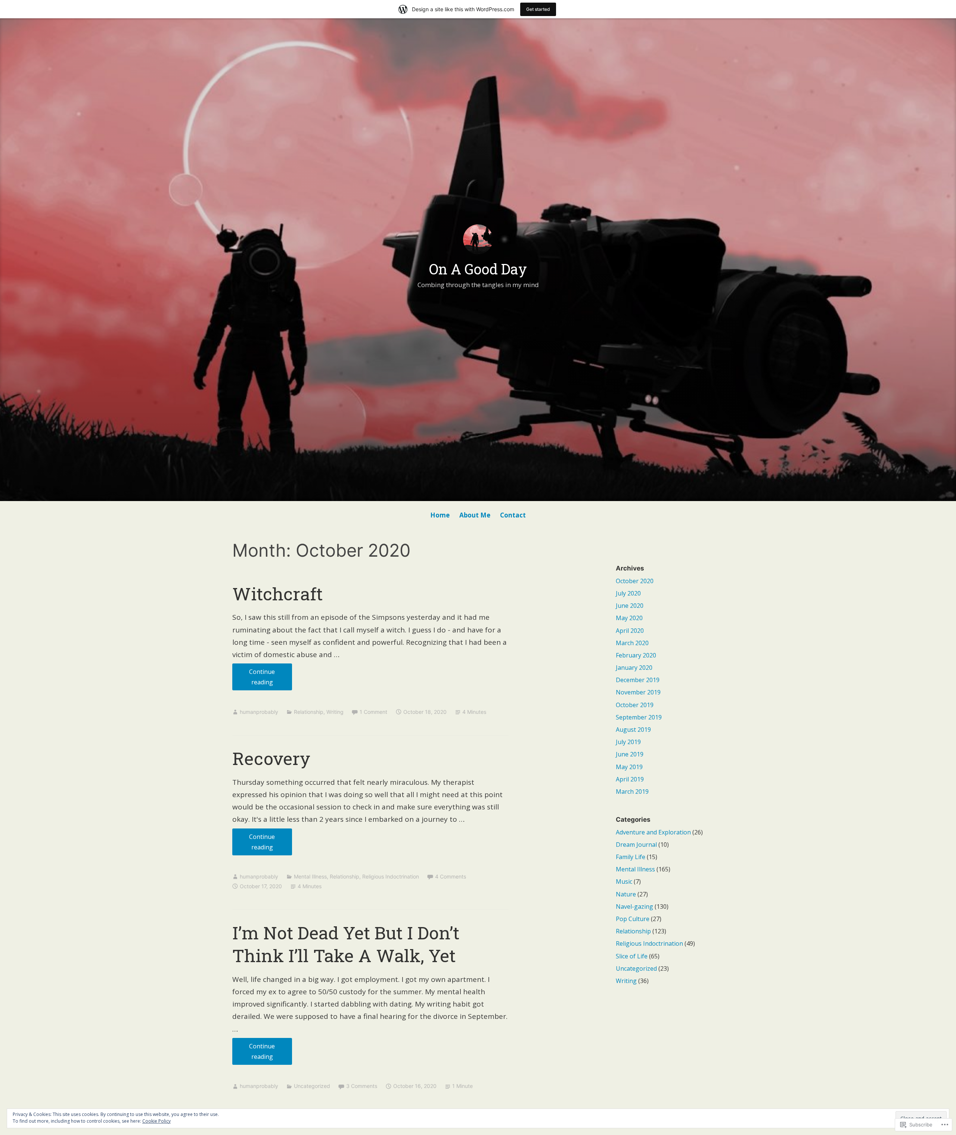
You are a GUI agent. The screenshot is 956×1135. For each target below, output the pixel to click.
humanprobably (259, 712)
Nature (626, 894)
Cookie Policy (156, 1121)
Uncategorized (312, 1086)
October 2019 (635, 705)
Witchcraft (277, 593)
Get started (538, 9)
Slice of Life (632, 956)
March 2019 (632, 791)
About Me (474, 515)
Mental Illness (310, 876)
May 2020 (629, 618)
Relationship (308, 712)
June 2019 (629, 754)
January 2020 (634, 667)
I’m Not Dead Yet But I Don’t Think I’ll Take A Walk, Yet (345, 944)
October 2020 (635, 581)
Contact (513, 515)
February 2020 (636, 655)
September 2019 (639, 717)
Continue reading (253, 677)
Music (624, 881)
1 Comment (373, 712)
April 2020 (630, 630)
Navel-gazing (634, 906)
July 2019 (628, 742)
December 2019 (637, 680)
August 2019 (633, 729)
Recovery (271, 758)
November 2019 (638, 692)
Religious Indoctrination (390, 876)
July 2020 (628, 593)
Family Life (630, 857)
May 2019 (629, 767)
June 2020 (629, 605)
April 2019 (630, 779)
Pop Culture (632, 919)
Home (440, 515)
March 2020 (632, 643)
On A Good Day (478, 268)
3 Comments (361, 1086)
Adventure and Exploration (653, 832)
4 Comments (450, 876)
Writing (335, 712)
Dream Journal (636, 844)
